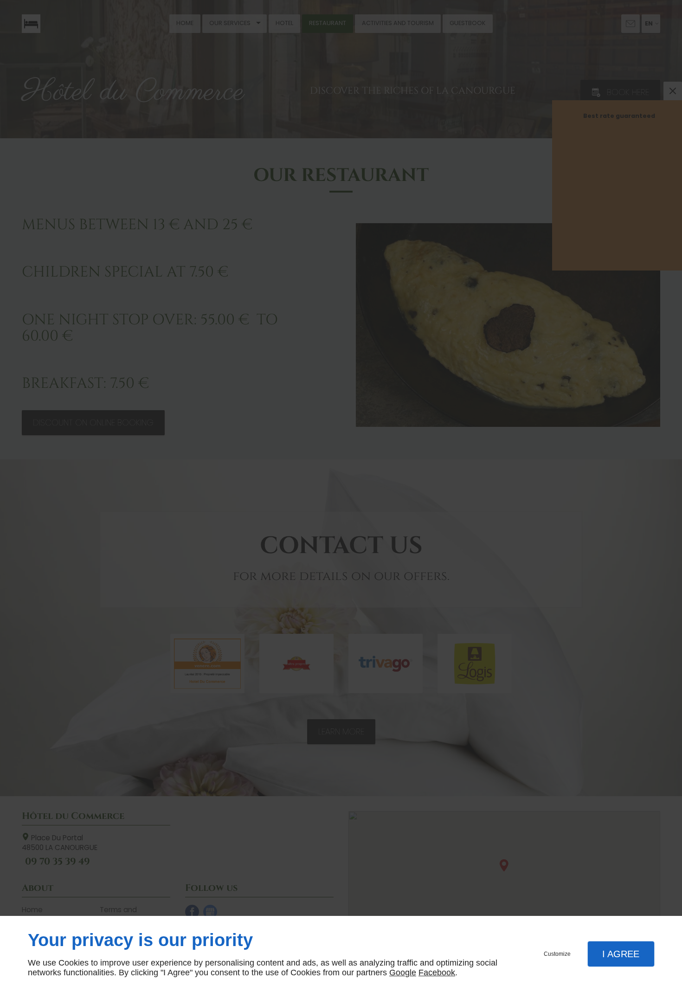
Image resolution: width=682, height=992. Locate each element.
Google (402, 972)
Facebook (436, 972)
